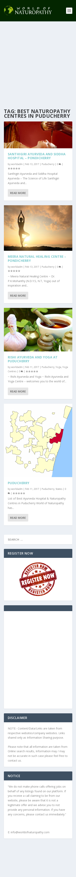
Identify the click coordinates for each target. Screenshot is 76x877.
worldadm (17, 164)
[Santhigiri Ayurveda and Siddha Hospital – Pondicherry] (38, 134)
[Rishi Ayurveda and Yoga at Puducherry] (38, 329)
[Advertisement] (38, 61)
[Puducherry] (38, 440)
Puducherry (48, 164)
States (59, 489)
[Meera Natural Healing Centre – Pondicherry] (38, 228)
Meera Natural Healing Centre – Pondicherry (37, 258)
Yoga (58, 367)
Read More (18, 193)
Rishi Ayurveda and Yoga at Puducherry (33, 359)
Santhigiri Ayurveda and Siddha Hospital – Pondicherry (37, 156)
